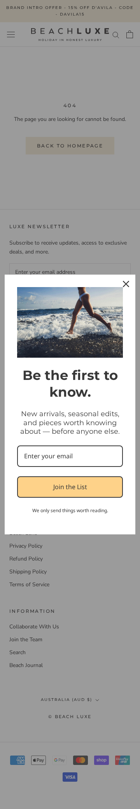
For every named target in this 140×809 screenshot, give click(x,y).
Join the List (70, 487)
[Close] (126, 284)
